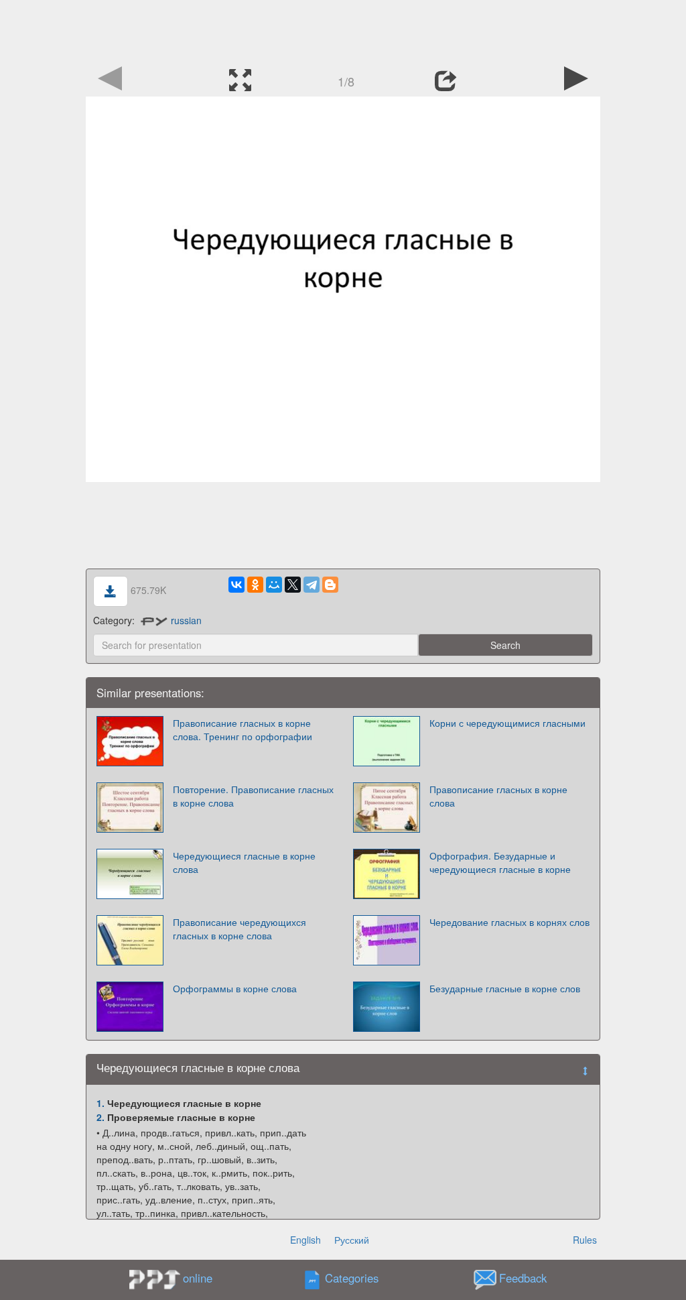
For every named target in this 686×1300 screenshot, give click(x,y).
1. (100, 1103)
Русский (351, 1239)
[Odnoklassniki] (255, 585)
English (305, 1239)
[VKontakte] (236, 585)
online (197, 1278)
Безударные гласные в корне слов (504, 988)
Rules (585, 1239)
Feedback (523, 1279)
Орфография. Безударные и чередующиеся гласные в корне (500, 862)
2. (100, 1117)
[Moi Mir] (274, 585)
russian (186, 620)
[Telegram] (311, 585)
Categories (352, 1279)
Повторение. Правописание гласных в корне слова (253, 795)
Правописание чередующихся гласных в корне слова (239, 928)
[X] (293, 585)
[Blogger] (330, 585)
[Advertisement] (343, 30)
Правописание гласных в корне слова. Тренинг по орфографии (242, 729)
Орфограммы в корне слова (235, 988)
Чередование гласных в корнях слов (509, 922)
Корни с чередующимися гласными (507, 722)
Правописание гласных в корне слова (498, 795)
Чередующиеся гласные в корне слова (244, 862)
